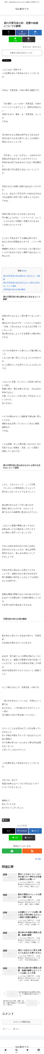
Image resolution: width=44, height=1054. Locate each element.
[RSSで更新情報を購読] (32, 850)
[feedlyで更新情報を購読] (12, 850)
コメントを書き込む (22, 1022)
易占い (7, 820)
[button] (28, 39)
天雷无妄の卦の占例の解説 (14, 289)
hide (24, 271)
